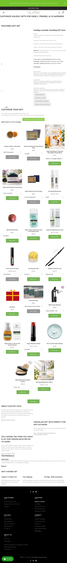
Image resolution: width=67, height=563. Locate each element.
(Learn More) (60, 482)
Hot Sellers (37, 504)
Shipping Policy (8, 526)
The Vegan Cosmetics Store (39, 557)
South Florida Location (10, 501)
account (59, 12)
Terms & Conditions (9, 523)
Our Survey (38, 531)
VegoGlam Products (40, 511)
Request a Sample (40, 501)
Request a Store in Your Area (11, 504)
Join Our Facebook (40, 521)
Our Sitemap (7, 549)
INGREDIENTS (40, 94)
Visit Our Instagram (40, 519)
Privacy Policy (8, 519)
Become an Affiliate (40, 526)
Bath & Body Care (40, 508)
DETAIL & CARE (41, 98)
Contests (6, 506)
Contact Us (7, 528)
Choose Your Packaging (33, 119)
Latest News (7, 541)
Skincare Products (40, 506)
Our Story (6, 539)
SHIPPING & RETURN (42, 101)
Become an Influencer (40, 528)
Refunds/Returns (8, 521)
